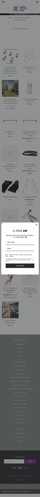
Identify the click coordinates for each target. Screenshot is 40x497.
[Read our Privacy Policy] (33, 259)
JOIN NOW (20, 266)
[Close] (36, 224)
